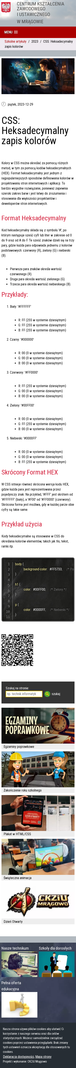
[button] (11, 32)
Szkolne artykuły (15, 41)
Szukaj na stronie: (17, 688)
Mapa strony (43, 1057)
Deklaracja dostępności (18, 1057)
